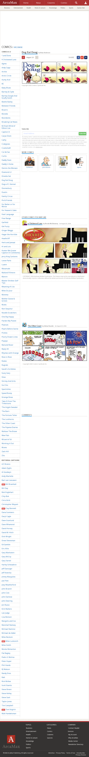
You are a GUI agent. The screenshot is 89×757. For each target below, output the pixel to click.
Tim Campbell (7, 705)
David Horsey (7, 528)
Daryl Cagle (6, 516)
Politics (63, 8)
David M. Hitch (7, 532)
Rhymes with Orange (10, 353)
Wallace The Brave (9, 431)
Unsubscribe (81, 753)
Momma (5, 294)
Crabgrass (6, 144)
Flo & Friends (7, 200)
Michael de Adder (9, 633)
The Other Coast (8, 423)
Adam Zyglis (7, 468)
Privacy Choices (81, 755)
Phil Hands (6, 665)
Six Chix (5, 385)
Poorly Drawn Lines (10, 337)
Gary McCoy (6, 556)
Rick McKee (6, 681)
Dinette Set (6, 176)
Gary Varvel (6, 560)
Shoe (4, 377)
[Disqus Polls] (54, 443)
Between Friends (8, 106)
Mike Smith (6, 645)
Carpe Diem (6, 136)
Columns (50, 735)
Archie (4, 71)
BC (3, 84)
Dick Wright (6, 536)
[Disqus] (54, 502)
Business (7, 8)
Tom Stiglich (9, 709)
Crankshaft (6, 148)
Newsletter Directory (75, 744)
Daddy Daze (6, 160)
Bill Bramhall (9, 484)
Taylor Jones (7, 701)
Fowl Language (8, 214)
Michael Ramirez (8, 629)
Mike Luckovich (10, 641)
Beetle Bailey (7, 102)
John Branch (7, 589)
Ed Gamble (6, 544)
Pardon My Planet (9, 321)
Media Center (73, 741)
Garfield (5, 222)
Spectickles (6, 389)
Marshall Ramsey (9, 625)
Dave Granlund (8, 520)
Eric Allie (5, 548)
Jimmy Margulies (8, 577)
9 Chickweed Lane (9, 59)
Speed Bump (7, 393)
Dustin (4, 192)
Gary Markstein (8, 552)
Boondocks (6, 118)
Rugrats (5, 365)
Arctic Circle (6, 75)
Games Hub (81, 8)
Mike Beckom (7, 637)
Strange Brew (7, 397)
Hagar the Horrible (9, 234)
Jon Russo (6, 605)
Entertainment (18, 8)
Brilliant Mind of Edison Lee (8, 127)
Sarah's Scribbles (9, 369)
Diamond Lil (7, 172)
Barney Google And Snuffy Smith (9, 97)
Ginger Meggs (7, 230)
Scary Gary (6, 373)
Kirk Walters (7, 609)
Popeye (5, 341)
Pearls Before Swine (10, 329)
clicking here (39, 147)
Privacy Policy (60, 753)
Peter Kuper (7, 661)
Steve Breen (7, 689)
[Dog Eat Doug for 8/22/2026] (23, 57)
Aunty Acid (6, 80)
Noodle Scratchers (9, 313)
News (49, 728)
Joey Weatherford (9, 585)
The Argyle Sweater (10, 407)
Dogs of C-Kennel (9, 184)
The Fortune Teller (9, 415)
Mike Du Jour (7, 290)
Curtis (4, 156)
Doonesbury (7, 188)
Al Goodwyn (6, 472)
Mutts (4, 304)
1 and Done (6, 55)
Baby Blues (6, 88)
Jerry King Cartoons (9, 256)
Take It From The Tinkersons (9, 402)
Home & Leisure (40, 8)
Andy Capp (6, 67)
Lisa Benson (7, 617)
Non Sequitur (7, 308)
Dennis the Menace (9, 168)
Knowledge (53, 8)
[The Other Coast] (24, 325)
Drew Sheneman (8, 540)
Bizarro (5, 110)
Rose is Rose (7, 357)
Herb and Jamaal (8, 242)
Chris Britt (6, 500)
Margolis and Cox (9, 621)
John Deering (7, 601)
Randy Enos (6, 673)
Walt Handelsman (9, 713)
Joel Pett (5, 581)
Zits (3, 455)
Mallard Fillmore (8, 272)
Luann (4, 264)
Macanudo (6, 268)
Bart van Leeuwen (9, 480)
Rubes (4, 361)
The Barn (5, 411)
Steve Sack (6, 697)
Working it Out (8, 443)
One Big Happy (8, 317)
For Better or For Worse (8, 205)
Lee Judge (6, 613)
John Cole (5, 593)
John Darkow (7, 597)
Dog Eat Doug (7, 180)
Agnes (4, 63)
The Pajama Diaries (10, 427)
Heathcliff (6, 238)
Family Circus (7, 196)
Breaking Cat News (9, 122)
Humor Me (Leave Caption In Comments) (11, 251)
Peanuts (5, 325)
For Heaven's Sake (9, 210)
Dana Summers (8, 512)
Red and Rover (7, 345)
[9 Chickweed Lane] (24, 222)
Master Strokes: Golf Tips (10, 281)
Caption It (6, 132)
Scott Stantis (7, 685)
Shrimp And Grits (9, 381)
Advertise (51, 753)
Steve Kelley (7, 693)
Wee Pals (5, 435)
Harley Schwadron (9, 564)
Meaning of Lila (8, 286)
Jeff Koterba (6, 573)
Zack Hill (5, 451)
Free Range (6, 218)
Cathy (4, 140)
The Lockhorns (8, 419)
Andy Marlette (7, 476)
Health (29, 8)
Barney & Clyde (8, 92)
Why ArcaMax (73, 738)
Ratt (3, 677)
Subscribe (82, 133)
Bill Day (5, 488)
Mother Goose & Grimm (8, 299)
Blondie (5, 114)
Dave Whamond (8, 524)
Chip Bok (5, 496)
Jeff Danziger (7, 568)
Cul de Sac (6, 152)
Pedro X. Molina (8, 657)
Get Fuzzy (5, 226)
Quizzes (50, 738)
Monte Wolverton (9, 649)
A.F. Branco (6, 464)
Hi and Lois (6, 246)
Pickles (4, 333)
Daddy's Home (7, 164)
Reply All (5, 349)
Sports (71, 8)
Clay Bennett (9, 508)
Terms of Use (70, 753)
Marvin (4, 276)
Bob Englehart (7, 492)
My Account (72, 735)
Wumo (4, 447)
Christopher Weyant (10, 504)
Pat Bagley (6, 653)
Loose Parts (6, 260)
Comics (49, 731)
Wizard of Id (7, 439)
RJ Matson (6, 669)
